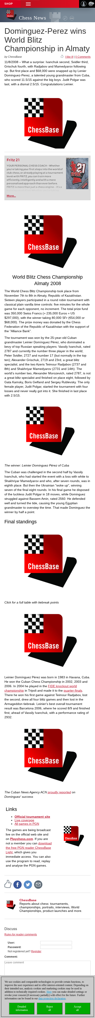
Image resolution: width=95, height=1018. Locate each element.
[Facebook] (18, 884)
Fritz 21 (13, 160)
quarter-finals (73, 690)
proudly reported (59, 792)
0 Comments (83, 56)
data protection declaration (52, 998)
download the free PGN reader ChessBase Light (29, 847)
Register (36, 951)
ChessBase (27, 900)
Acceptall (77, 1008)
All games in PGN (27, 824)
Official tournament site (32, 816)
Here (49, 991)
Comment (10, 956)
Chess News (32, 18)
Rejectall (49, 1008)
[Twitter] (28, 884)
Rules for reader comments (20, 934)
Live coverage (24, 820)
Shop (8, 3)
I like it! (69, 56)
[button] (28, 4)
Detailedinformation (22, 1008)
